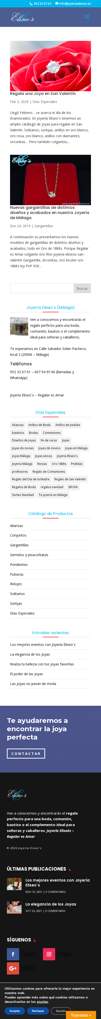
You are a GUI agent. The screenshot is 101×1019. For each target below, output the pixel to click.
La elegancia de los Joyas (30, 654)
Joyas (65, 440)
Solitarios (17, 593)
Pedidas (76, 464)
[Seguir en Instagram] (49, 954)
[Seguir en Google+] (13, 968)
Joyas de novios (49, 448)
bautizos (18, 433)
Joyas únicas (43, 456)
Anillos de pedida (67, 425)
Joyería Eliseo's (67, 456)
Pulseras (17, 574)
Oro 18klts (59, 464)
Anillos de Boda (39, 425)
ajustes (42, 1002)
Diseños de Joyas (24, 440)
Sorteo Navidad (23, 495)
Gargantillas (44, 226)
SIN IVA (73, 487)
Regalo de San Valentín (70, 479)
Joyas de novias (23, 448)
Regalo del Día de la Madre (31, 479)
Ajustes (61, 1011)
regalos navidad (52, 487)
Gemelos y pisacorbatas (29, 554)
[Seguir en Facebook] (13, 954)
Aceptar (15, 1011)
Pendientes (19, 564)
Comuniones (52, 433)
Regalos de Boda (24, 487)
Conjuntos (18, 535)
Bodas (33, 433)
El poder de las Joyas (26, 674)
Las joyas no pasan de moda (33, 683)
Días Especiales (45, 101)
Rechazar (38, 1011)
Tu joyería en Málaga (53, 495)
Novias (42, 464)
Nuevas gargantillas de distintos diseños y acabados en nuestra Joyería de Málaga (49, 213)
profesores (20, 472)
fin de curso (49, 440)
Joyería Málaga (22, 464)
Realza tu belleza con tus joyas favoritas (42, 664)
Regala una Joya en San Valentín (43, 93)
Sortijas (16, 603)
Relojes (16, 584)
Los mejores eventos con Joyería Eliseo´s (43, 644)
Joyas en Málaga (76, 448)
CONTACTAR (26, 753)
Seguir (29, 954)
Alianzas (18, 425)
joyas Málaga (21, 456)
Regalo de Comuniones (49, 472)
